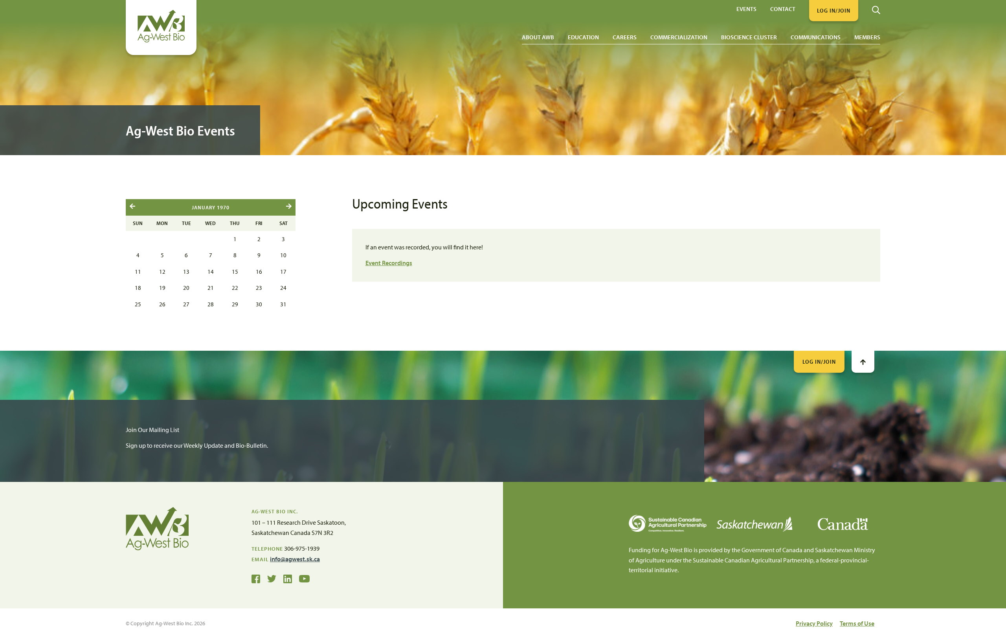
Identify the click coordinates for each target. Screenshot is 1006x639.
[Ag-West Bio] (161, 40)
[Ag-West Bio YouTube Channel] (304, 578)
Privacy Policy (814, 623)
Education (583, 37)
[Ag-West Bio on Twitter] (271, 578)
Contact (782, 8)
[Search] (876, 7)
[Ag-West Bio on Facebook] (256, 578)
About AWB (538, 37)
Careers (625, 37)
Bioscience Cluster (749, 37)
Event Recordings (388, 263)
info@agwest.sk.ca (295, 559)
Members (867, 37)
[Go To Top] (863, 362)
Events (746, 8)
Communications (816, 37)
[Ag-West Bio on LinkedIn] (287, 578)
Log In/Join (819, 361)
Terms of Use (857, 623)
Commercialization (678, 37)
